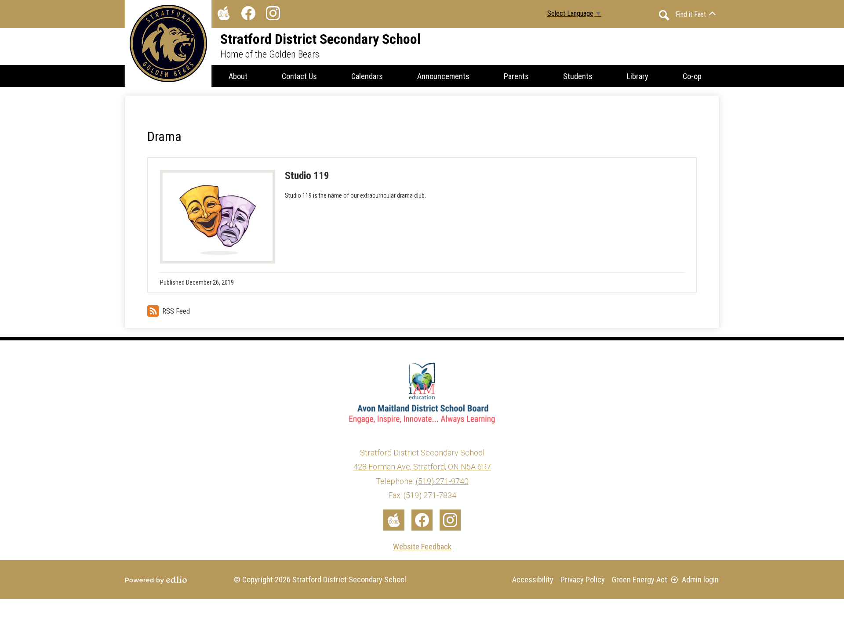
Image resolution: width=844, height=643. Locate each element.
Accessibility (532, 579)
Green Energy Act (639, 579)
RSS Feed (176, 311)
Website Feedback (422, 546)
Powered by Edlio (156, 579)
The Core (223, 13)
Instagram (273, 13)
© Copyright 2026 (320, 579)
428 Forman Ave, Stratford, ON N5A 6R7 (422, 466)
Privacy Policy (582, 579)
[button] (238, 76)
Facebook (248, 13)
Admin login (700, 579)
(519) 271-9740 (442, 481)
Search (664, 15)
